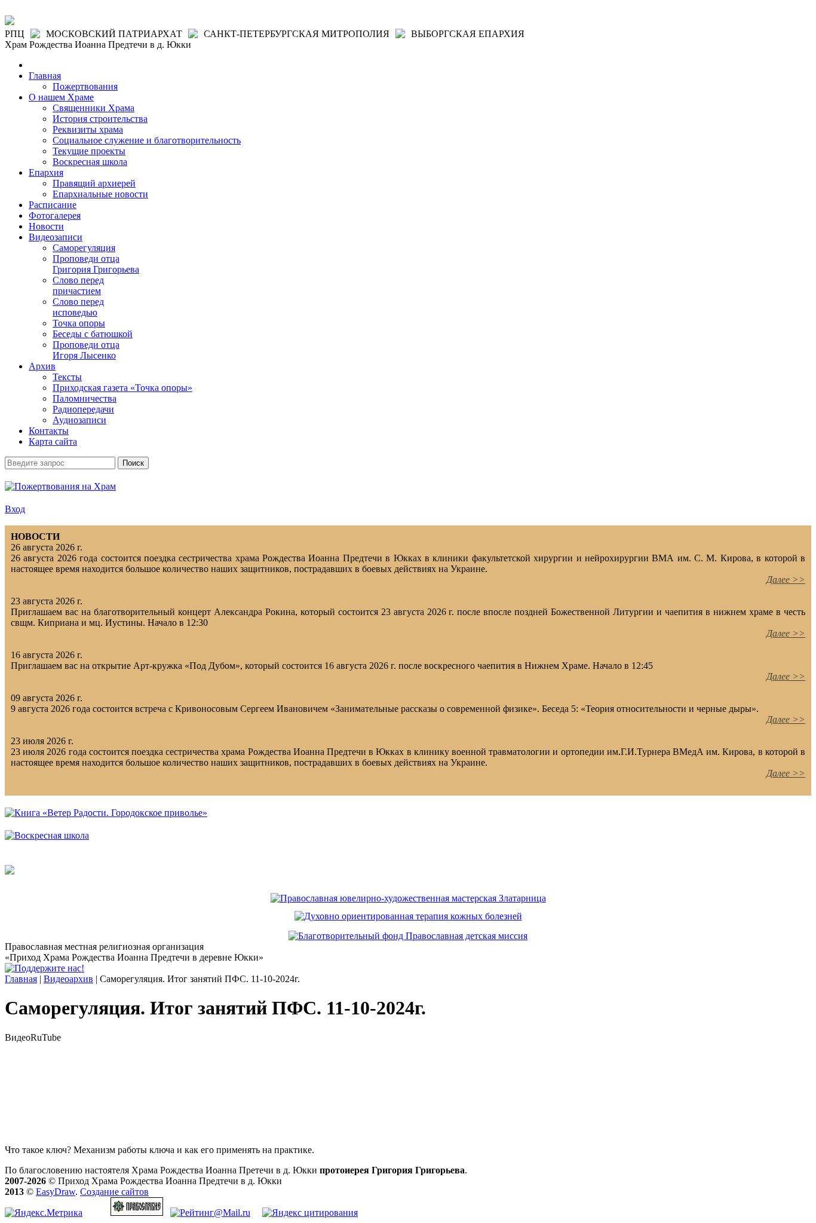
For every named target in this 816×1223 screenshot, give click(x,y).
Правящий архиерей (94, 183)
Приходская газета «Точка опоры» (122, 388)
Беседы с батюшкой (93, 334)
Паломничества (84, 398)
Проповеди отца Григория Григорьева (96, 263)
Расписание (52, 205)
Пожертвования (85, 86)
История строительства (100, 119)
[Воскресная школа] (47, 835)
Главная (45, 76)
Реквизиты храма (88, 129)
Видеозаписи (55, 237)
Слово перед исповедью (78, 306)
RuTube (45, 1037)
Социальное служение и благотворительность (147, 140)
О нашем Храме (61, 97)
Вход (15, 509)
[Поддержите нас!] (44, 968)
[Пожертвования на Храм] (60, 486)
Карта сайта (53, 441)
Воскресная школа (90, 162)
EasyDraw (55, 1192)
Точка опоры (79, 323)
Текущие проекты (89, 151)
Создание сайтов (114, 1192)
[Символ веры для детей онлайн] (9, 871)
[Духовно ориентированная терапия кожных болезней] (408, 916)
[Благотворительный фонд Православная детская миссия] (408, 936)
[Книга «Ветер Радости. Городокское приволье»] (106, 813)
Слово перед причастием (78, 285)
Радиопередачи (83, 409)
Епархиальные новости (100, 194)
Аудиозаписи (79, 420)
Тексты (67, 377)
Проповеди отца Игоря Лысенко (86, 350)
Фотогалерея (55, 215)
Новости (46, 226)
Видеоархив (68, 979)
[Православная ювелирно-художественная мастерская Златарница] (408, 898)
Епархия (46, 172)
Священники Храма (93, 108)
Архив (42, 366)
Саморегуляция (84, 248)
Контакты (49, 431)
